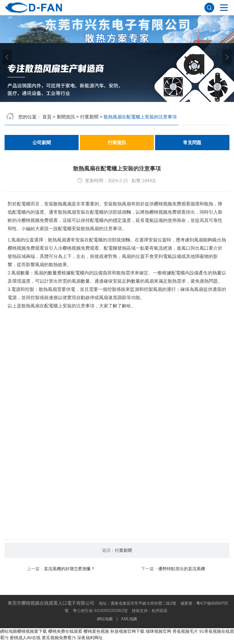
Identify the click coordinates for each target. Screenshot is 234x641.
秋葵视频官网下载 (127, 631)
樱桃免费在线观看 (65, 631)
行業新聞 (89, 116)
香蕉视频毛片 (185, 631)
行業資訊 (117, 142)
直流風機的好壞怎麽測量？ (69, 568)
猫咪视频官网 (158, 631)
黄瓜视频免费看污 (59, 637)
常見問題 (192, 142)
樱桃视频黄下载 (32, 631)
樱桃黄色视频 (96, 631)
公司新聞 (42, 142)
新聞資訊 (66, 116)
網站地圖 (105, 619)
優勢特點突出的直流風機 (181, 568)
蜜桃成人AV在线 (25, 637)
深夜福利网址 (90, 637)
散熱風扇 (62, 203)
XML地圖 (129, 619)
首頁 (46, 116)
